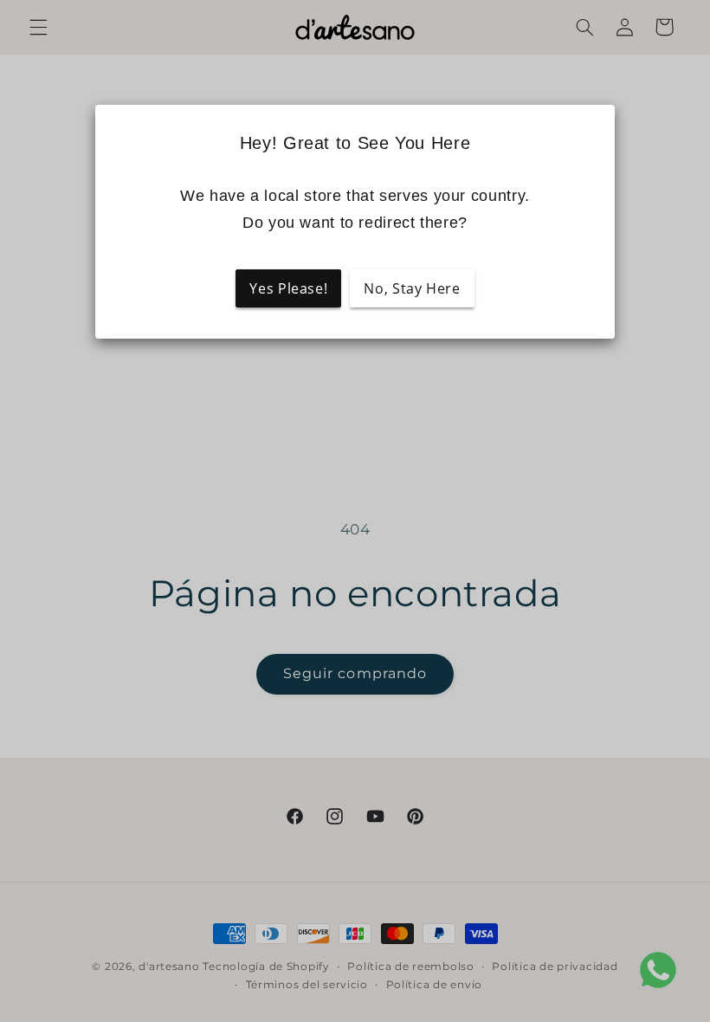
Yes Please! (288, 288)
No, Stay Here (412, 288)
